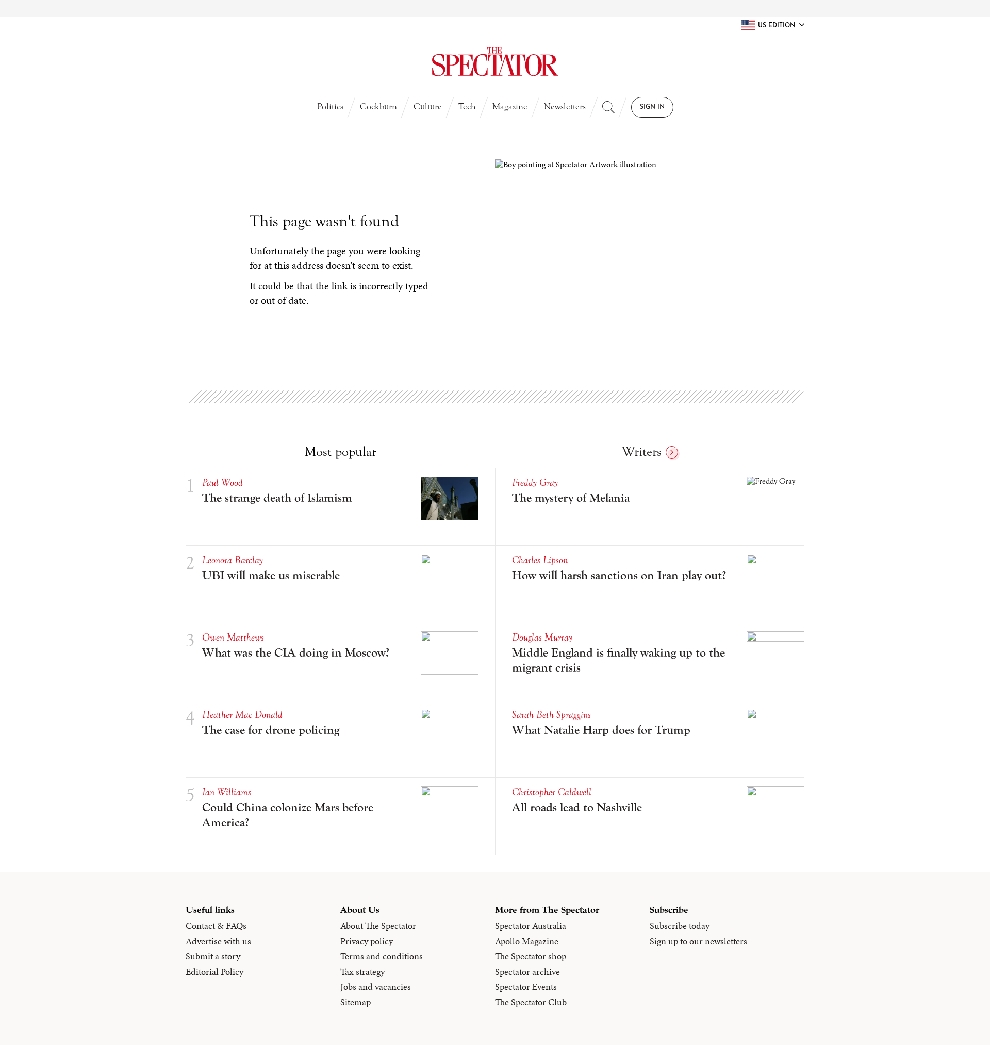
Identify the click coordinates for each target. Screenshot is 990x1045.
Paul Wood (222, 482)
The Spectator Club (531, 1002)
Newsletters (565, 106)
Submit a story (213, 956)
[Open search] (608, 107)
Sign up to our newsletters (698, 941)
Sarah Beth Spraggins (551, 715)
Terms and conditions (381, 956)
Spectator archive (527, 971)
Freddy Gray (535, 482)
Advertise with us (218, 941)
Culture (428, 106)
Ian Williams (226, 792)
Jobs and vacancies (375, 986)
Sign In (652, 107)
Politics (330, 106)
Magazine (509, 106)
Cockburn (378, 106)
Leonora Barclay (232, 560)
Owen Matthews (233, 637)
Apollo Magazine (526, 941)
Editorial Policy (214, 971)
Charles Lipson (540, 560)
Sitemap (355, 1002)
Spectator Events (526, 986)
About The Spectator (378, 926)
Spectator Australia (530, 926)
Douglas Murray (542, 637)
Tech (467, 106)
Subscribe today (680, 926)
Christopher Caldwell (551, 792)
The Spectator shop (530, 956)
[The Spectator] (495, 61)
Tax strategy (362, 971)
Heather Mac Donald (242, 715)
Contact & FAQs (216, 926)
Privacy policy (366, 941)
